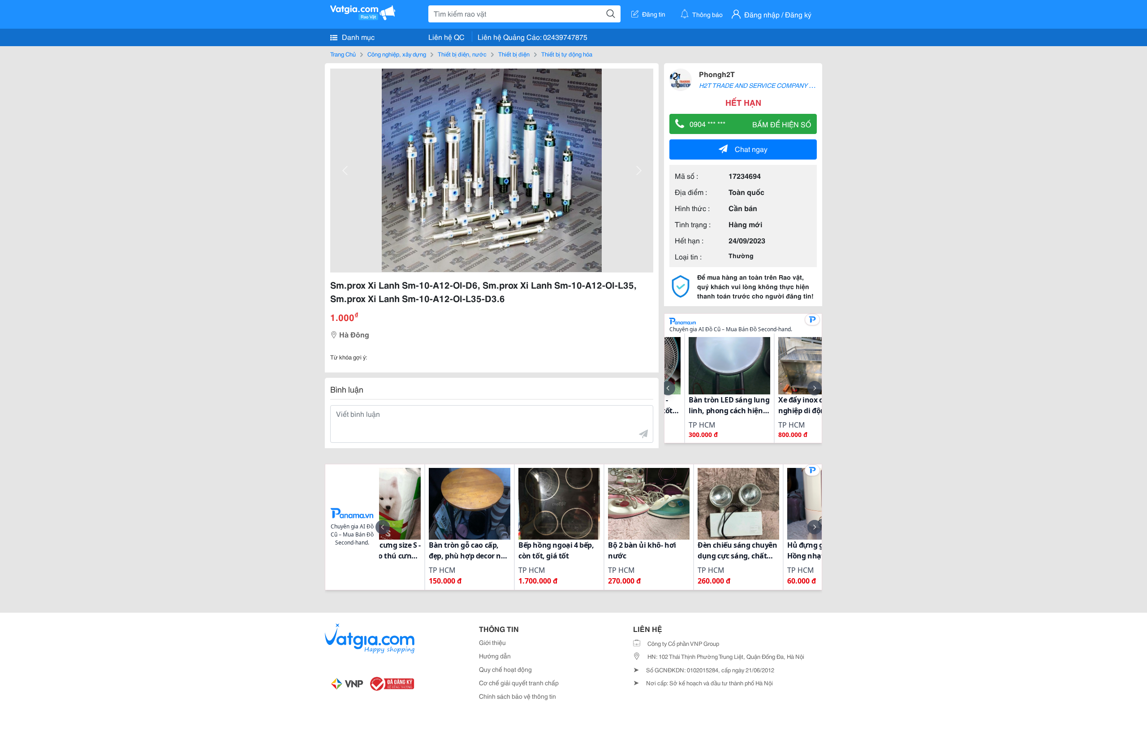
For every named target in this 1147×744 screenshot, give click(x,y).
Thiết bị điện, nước (462, 54)
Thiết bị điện (514, 54)
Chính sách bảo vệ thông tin (517, 696)
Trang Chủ (343, 54)
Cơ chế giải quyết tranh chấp (519, 682)
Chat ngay (751, 148)
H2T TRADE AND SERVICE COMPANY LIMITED (766, 85)
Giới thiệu (492, 642)
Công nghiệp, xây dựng (396, 54)
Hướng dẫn (495, 655)
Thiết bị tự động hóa (566, 54)
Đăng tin (653, 13)
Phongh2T (717, 74)
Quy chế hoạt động (505, 669)
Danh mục (357, 36)
